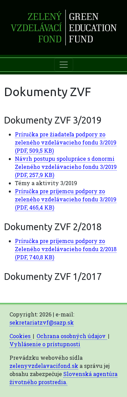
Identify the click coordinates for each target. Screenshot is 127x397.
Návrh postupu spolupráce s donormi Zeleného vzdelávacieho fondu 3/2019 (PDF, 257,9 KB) (66, 166)
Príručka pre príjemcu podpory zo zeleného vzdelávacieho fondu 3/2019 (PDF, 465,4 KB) (66, 199)
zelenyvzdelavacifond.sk (43, 365)
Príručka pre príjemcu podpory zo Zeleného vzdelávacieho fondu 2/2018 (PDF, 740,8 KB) (66, 249)
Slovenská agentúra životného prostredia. (63, 377)
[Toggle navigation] (63, 64)
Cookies (20, 335)
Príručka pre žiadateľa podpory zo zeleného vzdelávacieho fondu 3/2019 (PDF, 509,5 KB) (66, 142)
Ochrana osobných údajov (72, 335)
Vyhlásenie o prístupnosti (44, 344)
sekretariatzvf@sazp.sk (41, 322)
